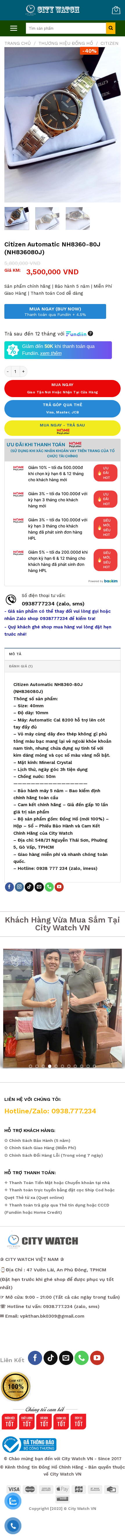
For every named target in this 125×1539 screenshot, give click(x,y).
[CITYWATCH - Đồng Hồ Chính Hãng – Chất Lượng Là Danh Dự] (53, 10)
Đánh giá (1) (21, 666)
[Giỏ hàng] (116, 10)
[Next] (111, 125)
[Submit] (110, 28)
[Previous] (14, 125)
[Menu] (14, 28)
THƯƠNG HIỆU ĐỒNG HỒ (65, 43)
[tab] (62, 654)
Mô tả (15, 654)
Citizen (110, 43)
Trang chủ (17, 43)
